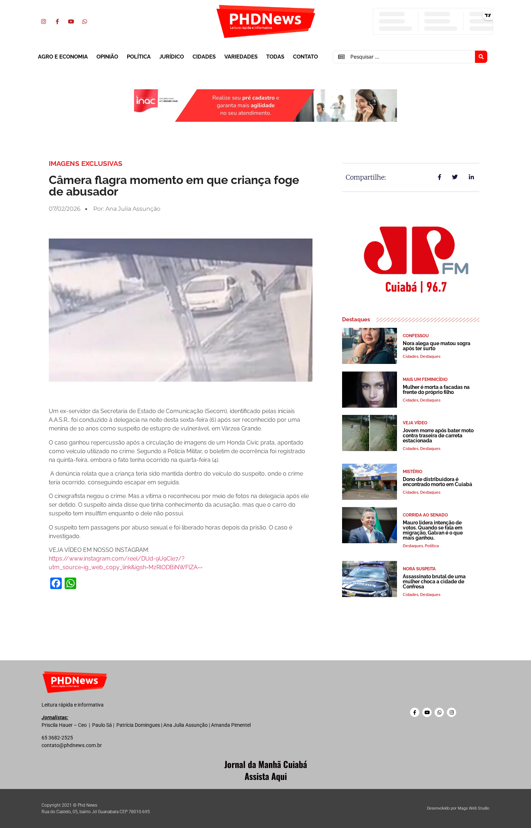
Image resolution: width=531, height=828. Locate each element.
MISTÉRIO (412, 471)
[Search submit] (481, 57)
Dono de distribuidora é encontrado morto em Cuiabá (437, 481)
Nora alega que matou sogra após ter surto (436, 345)
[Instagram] (43, 21)
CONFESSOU (416, 335)
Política (139, 56)
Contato (305, 56)
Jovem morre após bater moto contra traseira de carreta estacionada (438, 435)
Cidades (204, 56)
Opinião (107, 56)
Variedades (241, 56)
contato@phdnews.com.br (72, 745)
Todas (275, 56)
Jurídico (171, 56)
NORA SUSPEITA (419, 568)
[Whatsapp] (84, 21)
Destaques (430, 356)
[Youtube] (70, 21)
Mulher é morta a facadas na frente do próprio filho (436, 389)
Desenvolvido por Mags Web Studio (458, 808)
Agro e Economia (63, 56)
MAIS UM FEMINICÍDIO (425, 379)
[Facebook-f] (57, 21)
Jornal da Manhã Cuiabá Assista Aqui (265, 770)
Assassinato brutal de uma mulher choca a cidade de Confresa (434, 581)
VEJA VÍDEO (415, 422)
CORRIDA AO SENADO (425, 515)
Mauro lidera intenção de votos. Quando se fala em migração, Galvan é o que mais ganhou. (433, 530)
